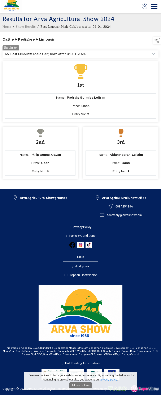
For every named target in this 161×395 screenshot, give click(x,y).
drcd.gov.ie (80, 266)
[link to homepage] (11, 6)
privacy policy (108, 379)
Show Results (26, 27)
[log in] (144, 6)
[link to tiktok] (89, 245)
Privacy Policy (80, 227)
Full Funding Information (80, 363)
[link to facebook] (72, 245)
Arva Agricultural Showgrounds (44, 197)
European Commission (80, 275)
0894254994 (124, 206)
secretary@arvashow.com (124, 215)
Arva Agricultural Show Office (124, 197)
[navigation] (154, 6)
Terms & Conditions (81, 236)
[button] (157, 40)
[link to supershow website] (144, 389)
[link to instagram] (80, 245)
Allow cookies (81, 385)
